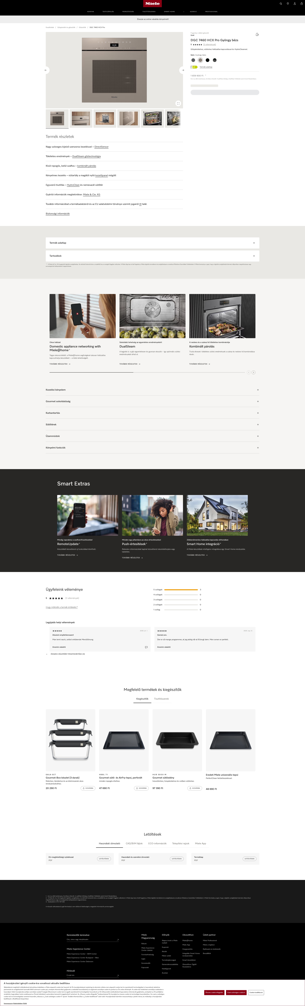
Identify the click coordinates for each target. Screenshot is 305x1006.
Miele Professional (210, 940)
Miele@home (187, 940)
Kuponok (165, 947)
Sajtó (143, 959)
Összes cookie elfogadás (214, 992)
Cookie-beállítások (256, 992)
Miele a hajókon (209, 945)
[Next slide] (183, 70)
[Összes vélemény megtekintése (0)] (146, 647)
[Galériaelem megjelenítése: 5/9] (152, 118)
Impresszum (8, 1003)
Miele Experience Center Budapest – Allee (83, 958)
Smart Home (169, 11)
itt (140, 204)
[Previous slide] (46, 70)
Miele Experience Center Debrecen (80, 961)
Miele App (200, 843)
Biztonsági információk (58, 213)
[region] (114, 70)
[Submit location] (118, 940)
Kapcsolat (145, 967)
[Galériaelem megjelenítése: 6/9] (176, 118)
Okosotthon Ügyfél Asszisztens (189, 966)
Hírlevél (71, 971)
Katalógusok (166, 969)
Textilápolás (108, 11)
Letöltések (104, 859)
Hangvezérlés (187, 949)
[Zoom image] (178, 103)
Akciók (164, 951)
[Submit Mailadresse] (118, 976)
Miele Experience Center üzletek (147, 949)
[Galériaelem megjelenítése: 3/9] (104, 118)
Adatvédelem (18, 1003)
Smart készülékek (189, 960)
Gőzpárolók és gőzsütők (66, 27)
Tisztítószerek (148, 11)
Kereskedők (145, 963)
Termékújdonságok (169, 960)
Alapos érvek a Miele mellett (170, 942)
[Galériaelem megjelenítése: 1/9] (57, 118)
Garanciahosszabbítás (170, 964)
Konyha (90, 11)
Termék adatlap (206, 67)
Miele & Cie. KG (91, 194)
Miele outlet (166, 956)
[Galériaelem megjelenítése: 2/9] (81, 118)
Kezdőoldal (50, 27)
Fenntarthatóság (147, 955)
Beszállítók (207, 953)
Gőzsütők (82, 27)
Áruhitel (165, 973)
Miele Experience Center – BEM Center (82, 954)
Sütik (25, 1003)
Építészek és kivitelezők (212, 949)
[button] (193, 60)
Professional (211, 11)
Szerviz (193, 11)
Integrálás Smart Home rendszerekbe (191, 955)
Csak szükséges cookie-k (236, 992)
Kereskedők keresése (78, 935)
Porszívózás (128, 11)
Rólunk (144, 944)
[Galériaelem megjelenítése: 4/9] (128, 118)
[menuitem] (92, 11)
